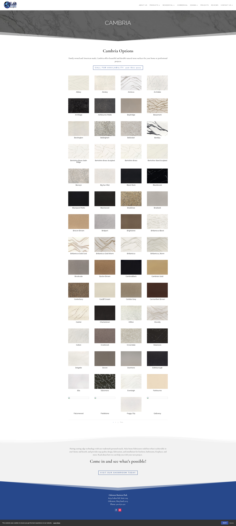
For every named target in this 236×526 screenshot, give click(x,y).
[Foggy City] (131, 411)
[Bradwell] (157, 205)
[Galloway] (157, 398)
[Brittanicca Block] (157, 228)
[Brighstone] (131, 228)
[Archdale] (157, 89)
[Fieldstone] (104, 398)
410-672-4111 (120, 504)
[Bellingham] (104, 135)
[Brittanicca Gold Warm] (104, 251)
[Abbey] (78, 89)
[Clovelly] (157, 319)
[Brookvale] (78, 274)
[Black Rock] (131, 182)
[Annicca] (131, 89)
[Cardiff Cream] (104, 297)
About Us (143, 5)
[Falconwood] (78, 398)
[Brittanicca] (131, 251)
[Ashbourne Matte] (104, 112)
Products (154, 5)
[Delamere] (157, 342)
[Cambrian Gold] (157, 274)
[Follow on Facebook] (116, 510)
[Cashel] (78, 319)
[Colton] (78, 342)
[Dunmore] (131, 365)
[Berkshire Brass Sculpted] (104, 158)
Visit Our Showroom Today (118, 473)
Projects (205, 5)
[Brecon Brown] (78, 228)
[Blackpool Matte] (78, 205)
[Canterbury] (78, 297)
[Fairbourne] (157, 388)
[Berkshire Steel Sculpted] (157, 158)
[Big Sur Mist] (104, 182)
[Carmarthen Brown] (157, 297)
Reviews (214, 5)
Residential (168, 5)
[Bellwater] (131, 135)
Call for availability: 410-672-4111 (118, 68)
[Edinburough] (157, 365)
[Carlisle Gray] (131, 297)
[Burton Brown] (104, 274)
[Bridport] (104, 228)
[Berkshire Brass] (131, 158)
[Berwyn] (78, 182)
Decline (231, 523)
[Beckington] (78, 135)
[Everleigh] (131, 388)
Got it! (225, 523)
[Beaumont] (157, 112)
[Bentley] (157, 135)
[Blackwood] (104, 205)
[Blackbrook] (157, 182)
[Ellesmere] (104, 388)
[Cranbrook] (104, 342)
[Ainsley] (104, 89)
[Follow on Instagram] (119, 510)
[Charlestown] (104, 319)
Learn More (56, 523)
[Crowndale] (131, 342)
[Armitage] (78, 112)
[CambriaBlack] (131, 274)
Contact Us (226, 5)
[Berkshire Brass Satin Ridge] (78, 158)
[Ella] (78, 388)
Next (121, 422)
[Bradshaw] (131, 205)
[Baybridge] (131, 112)
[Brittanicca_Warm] (157, 251)
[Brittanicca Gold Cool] (78, 251)
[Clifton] (131, 319)
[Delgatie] (78, 365)
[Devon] (104, 365)
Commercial (182, 5)
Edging (193, 5)
